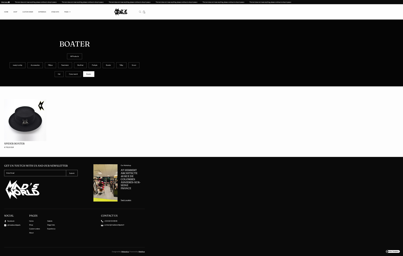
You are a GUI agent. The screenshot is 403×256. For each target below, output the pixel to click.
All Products (74, 56)
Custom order (27, 12)
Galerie (49, 221)
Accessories (35, 65)
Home (6, 12)
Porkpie (94, 65)
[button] (67, 12)
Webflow (141, 252)
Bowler (108, 65)
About (31, 233)
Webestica (125, 252)
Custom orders (34, 229)
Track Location (126, 200)
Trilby (121, 65)
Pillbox (50, 65)
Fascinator (65, 65)
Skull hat (80, 65)
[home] (121, 11)
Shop (15, 12)
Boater (88, 74)
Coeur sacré (73, 74)
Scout (134, 65)
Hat (59, 74)
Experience (42, 12)
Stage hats (55, 12)
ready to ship (17, 65)
